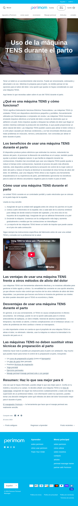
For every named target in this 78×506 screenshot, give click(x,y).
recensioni (36, 15)
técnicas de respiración (23, 364)
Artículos (63, 15)
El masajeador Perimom (13, 404)
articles (57, 460)
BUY (61, 7)
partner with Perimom (62, 467)
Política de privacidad (51, 495)
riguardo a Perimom (9, 15)
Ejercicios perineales (15, 370)
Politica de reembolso (67, 495)
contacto (57, 456)
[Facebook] (5, 447)
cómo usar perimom (39, 448)
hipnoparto (45, 359)
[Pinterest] (14, 447)
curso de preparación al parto (21, 359)
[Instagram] (11, 447)
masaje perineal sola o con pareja (34, 373)
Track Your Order (38, 452)
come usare (24, 15)
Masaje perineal (50, 15)
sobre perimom (37, 444)
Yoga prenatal (12, 367)
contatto (73, 15)
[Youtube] (8, 447)
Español (62, 2)
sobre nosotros (60, 452)
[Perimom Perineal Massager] (39, 8)
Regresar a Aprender (39, 425)
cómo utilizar (59, 448)
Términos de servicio (67, 498)
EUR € (71, 2)
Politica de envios (36, 495)
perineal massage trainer (64, 464)
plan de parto (15, 362)
